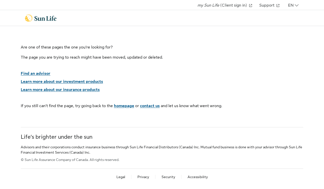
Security (168, 177)
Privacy (143, 177)
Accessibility (198, 177)
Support (267, 5)
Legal (120, 177)
